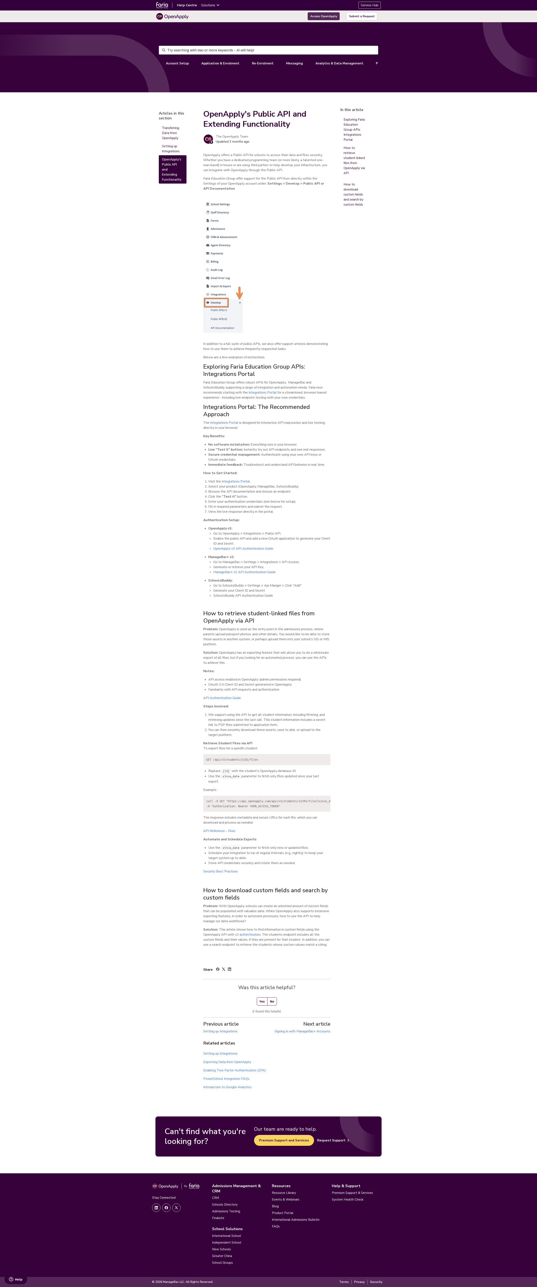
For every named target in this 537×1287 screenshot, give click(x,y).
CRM (215, 1198)
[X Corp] (223, 970)
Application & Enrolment (220, 63)
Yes (262, 1001)
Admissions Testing (226, 1211)
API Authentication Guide (222, 698)
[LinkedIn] (229, 970)
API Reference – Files (219, 831)
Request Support (331, 1140)
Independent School (226, 1242)
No (272, 1001)
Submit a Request (362, 16)
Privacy (359, 1282)
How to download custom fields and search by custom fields (353, 194)
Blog (275, 1206)
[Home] (172, 16)
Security (376, 1282)
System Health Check (347, 1199)
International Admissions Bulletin (295, 1220)
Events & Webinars (285, 1199)
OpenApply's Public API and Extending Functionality (171, 169)
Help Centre (187, 5)
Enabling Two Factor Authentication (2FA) (234, 1070)
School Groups (222, 1263)
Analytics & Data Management (339, 63)
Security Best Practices (220, 871)
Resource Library (284, 1193)
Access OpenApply (323, 16)
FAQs (276, 1226)
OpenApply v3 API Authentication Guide (243, 548)
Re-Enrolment (263, 63)
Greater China (222, 1256)
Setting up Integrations (220, 1031)
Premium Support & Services (352, 1193)
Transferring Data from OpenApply (170, 133)
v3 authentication (248, 934)
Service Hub (369, 5)
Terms (344, 1282)
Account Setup (177, 63)
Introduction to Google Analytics (227, 1087)
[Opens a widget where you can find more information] (15, 1279)
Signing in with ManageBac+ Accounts (302, 1031)
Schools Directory (225, 1204)
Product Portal (282, 1213)
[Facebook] (217, 970)
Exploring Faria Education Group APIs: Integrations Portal (354, 129)
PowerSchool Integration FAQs (226, 1078)
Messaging (294, 63)
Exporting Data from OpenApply (227, 1062)
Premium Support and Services (284, 1140)
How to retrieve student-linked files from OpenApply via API (354, 160)
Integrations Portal (263, 392)
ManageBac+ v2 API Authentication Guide (244, 572)
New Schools (221, 1249)
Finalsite (218, 1218)
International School (226, 1236)
